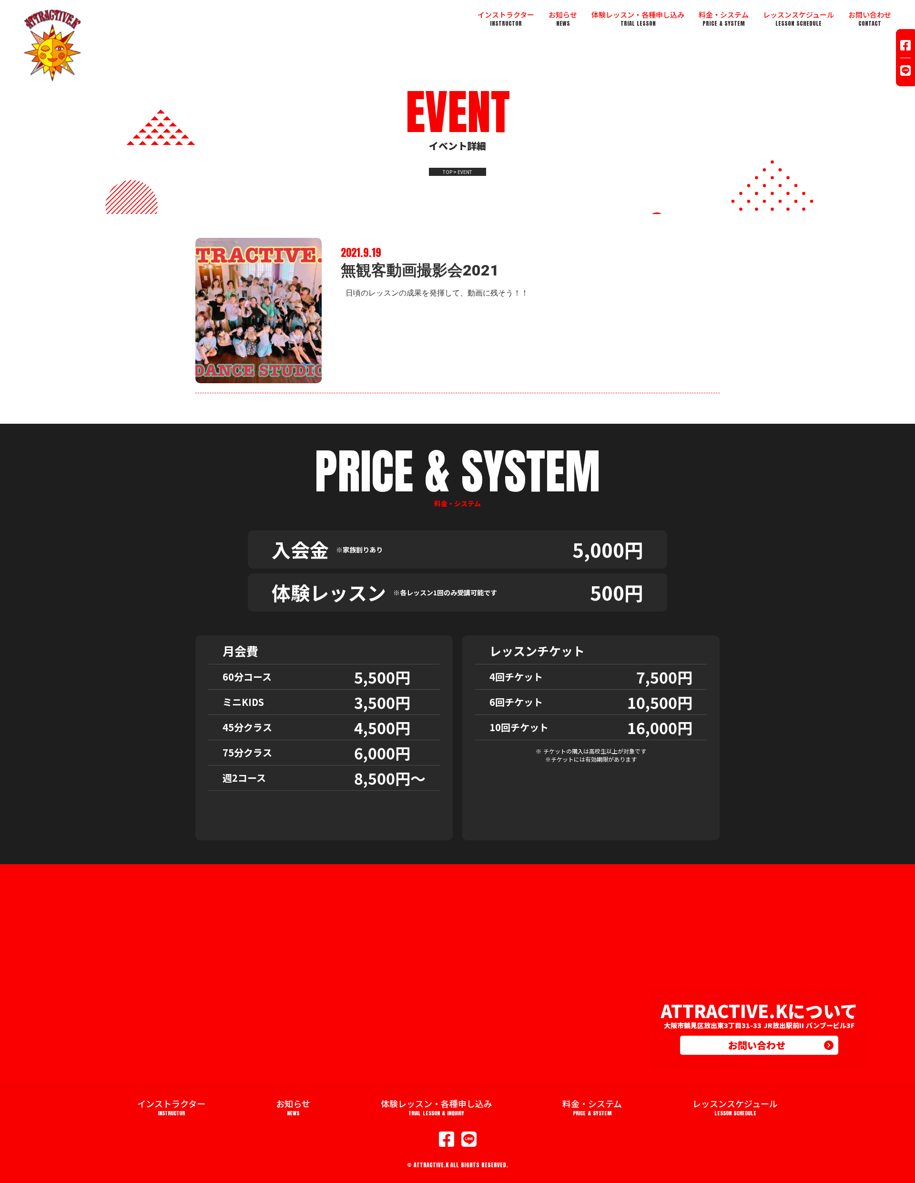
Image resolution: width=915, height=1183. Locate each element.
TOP (447, 172)
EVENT (465, 172)
